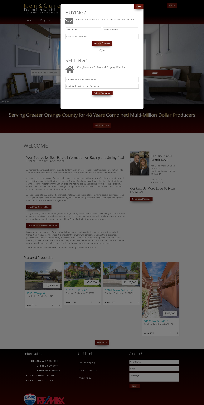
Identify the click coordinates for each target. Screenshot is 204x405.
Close (138, 6)
